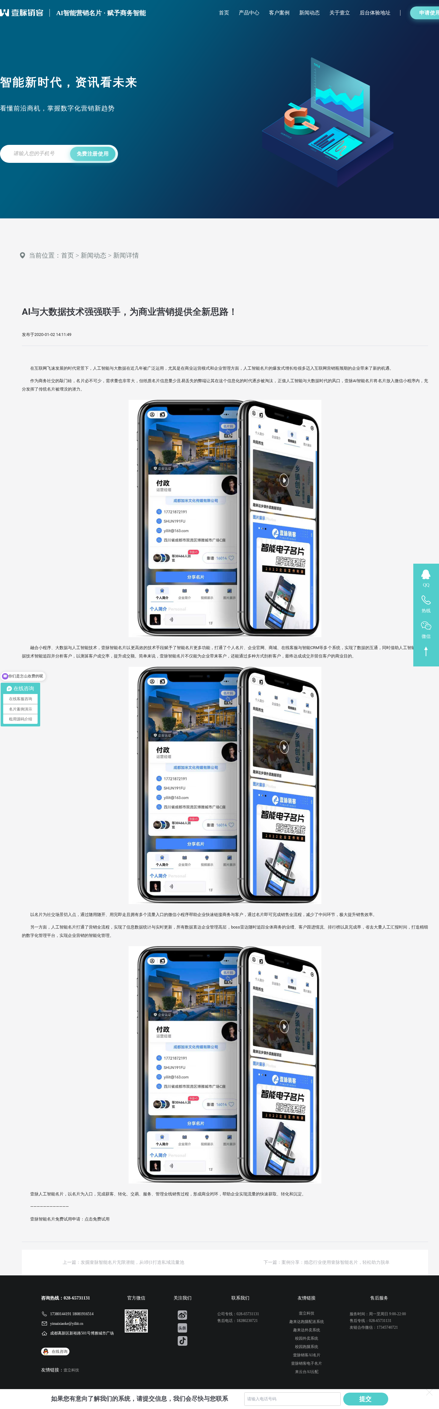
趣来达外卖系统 (306, 1330)
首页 (224, 12)
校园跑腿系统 (306, 1346)
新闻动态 (309, 12)
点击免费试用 (97, 1219)
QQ (426, 585)
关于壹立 (339, 12)
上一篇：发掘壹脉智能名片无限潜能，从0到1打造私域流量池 (123, 1262)
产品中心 (249, 12)
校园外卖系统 (306, 1338)
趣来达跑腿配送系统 (306, 1321)
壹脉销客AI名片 (306, 1355)
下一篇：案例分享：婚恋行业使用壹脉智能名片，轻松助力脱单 (327, 1262)
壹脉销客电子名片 (306, 1363)
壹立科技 (71, 1370)
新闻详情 (126, 255)
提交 (365, 1399)
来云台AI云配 (306, 1371)
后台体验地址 (375, 12)
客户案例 (279, 12)
